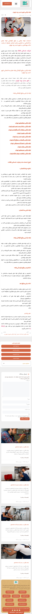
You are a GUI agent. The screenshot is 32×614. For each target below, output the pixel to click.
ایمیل (28, 404)
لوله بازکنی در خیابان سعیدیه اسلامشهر (20, 485)
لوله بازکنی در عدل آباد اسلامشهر (21, 562)
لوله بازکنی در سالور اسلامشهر (22, 447)
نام (28, 399)
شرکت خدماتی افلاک (24, 51)
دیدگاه (28, 380)
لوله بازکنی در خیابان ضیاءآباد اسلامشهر (19, 524)
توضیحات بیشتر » (24, 457)
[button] (16, 3)
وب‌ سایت (27, 409)
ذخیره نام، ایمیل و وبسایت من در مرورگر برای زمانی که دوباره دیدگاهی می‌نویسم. (17, 416)
